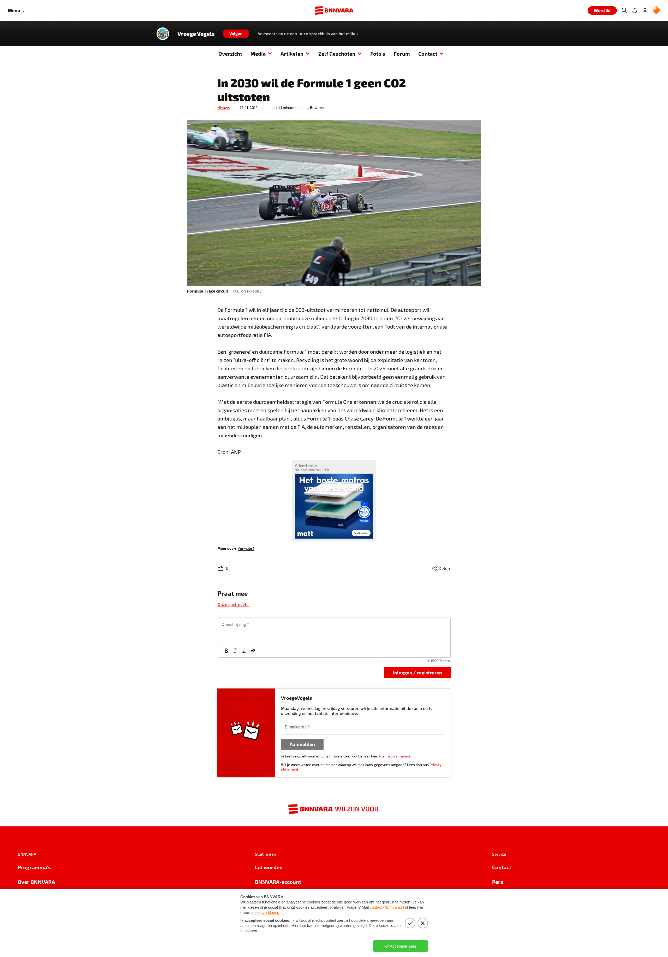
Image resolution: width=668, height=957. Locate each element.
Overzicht (230, 53)
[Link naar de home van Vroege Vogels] (163, 33)
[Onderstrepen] (244, 651)
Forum (402, 53)
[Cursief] (235, 651)
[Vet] (226, 651)
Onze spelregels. (233, 604)
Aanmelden (302, 744)
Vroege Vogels (195, 34)
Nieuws (223, 107)
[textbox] (334, 631)
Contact (427, 53)
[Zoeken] (624, 10)
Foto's (377, 53)
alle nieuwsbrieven (394, 756)
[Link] (253, 651)
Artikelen (292, 53)
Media (258, 53)
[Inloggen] (645, 10)
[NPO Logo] (656, 10)
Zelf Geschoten (336, 53)
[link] (246, 548)
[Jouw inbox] (634, 10)
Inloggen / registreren (417, 672)
